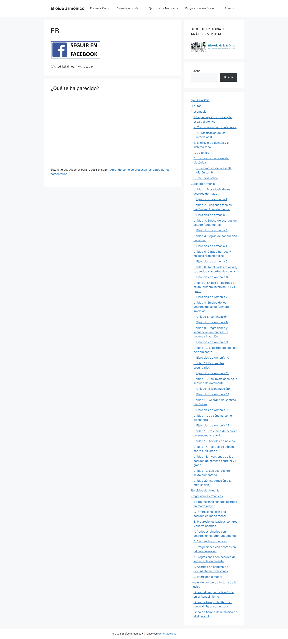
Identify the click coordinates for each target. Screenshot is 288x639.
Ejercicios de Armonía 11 (212, 373)
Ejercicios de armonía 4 (212, 246)
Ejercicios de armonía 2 (211, 215)
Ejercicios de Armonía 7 (212, 297)
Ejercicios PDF (200, 100)
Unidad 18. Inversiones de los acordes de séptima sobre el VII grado (215, 461)
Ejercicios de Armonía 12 (212, 394)
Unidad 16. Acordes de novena (214, 441)
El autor (229, 8)
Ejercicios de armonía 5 (211, 261)
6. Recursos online (206, 178)
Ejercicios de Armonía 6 (212, 277)
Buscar (195, 71)
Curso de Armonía (127, 8)
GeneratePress (167, 633)
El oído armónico (67, 8)
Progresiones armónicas (199, 8)
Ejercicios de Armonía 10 (212, 357)
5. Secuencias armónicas (210, 541)
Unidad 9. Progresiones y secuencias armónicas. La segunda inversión (211, 332)
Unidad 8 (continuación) (212, 316)
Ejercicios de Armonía (161, 8)
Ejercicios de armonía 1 (211, 199)
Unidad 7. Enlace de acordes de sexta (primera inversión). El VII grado (215, 287)
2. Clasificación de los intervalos (215, 127)
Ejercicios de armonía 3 (212, 230)
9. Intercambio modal (208, 576)
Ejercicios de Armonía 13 (212, 410)
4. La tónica (201, 152)
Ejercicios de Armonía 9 (212, 342)
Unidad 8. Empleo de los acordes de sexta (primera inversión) (211, 307)
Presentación (98, 8)
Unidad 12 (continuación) (213, 388)
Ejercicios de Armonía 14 (212, 425)
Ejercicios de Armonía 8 (212, 322)
